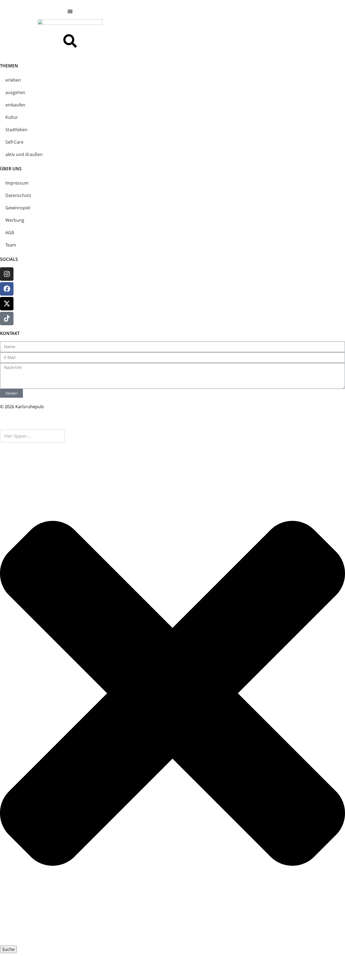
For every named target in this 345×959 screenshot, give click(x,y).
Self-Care (14, 142)
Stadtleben (16, 130)
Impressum (17, 183)
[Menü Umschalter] (70, 11)
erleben (13, 80)
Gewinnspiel (17, 208)
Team (10, 245)
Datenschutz (18, 195)
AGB (9, 233)
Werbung (14, 220)
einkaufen (15, 105)
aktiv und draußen (24, 154)
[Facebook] (6, 289)
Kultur (11, 117)
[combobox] (32, 436)
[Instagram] (6, 274)
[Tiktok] (6, 318)
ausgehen (15, 92)
